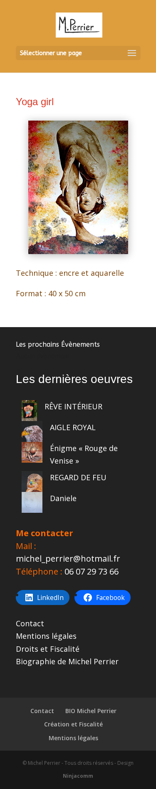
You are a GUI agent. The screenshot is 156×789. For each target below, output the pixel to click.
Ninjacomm (78, 775)
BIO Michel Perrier (90, 711)
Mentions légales (46, 636)
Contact (30, 623)
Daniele (63, 498)
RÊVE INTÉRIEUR (73, 406)
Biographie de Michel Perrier (67, 661)
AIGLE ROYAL (73, 427)
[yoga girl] (78, 251)
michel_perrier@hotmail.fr (68, 558)
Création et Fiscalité (73, 724)
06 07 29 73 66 (91, 571)
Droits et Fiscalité (47, 649)
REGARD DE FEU (78, 477)
